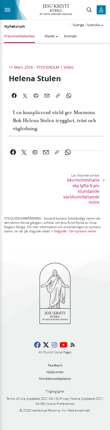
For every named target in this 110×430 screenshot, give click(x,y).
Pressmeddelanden (19, 36)
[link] (13, 152)
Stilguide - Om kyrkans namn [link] (75, 231)
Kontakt (70, 36)
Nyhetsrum (14, 26)
